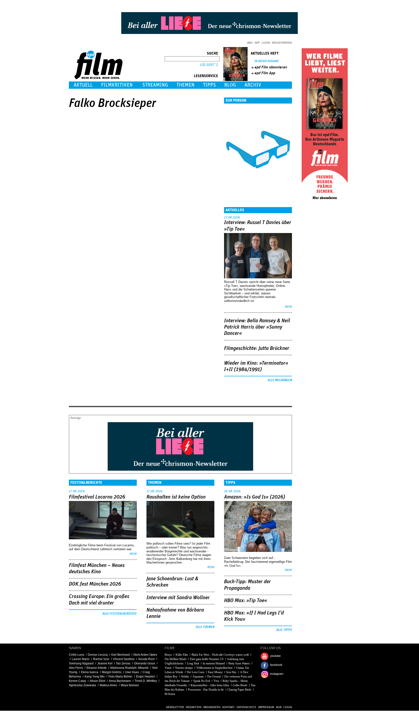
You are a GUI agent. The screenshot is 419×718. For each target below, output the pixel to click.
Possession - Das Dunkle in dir (206, 689)
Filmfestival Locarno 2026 (97, 497)
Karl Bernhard (120, 654)
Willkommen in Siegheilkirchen (214, 668)
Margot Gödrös (111, 672)
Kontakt (228, 707)
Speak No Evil (201, 681)
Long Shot (193, 663)
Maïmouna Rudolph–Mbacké (129, 668)
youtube (275, 656)
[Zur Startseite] (99, 78)
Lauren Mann (80, 659)
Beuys (168, 654)
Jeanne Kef (104, 663)
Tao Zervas (123, 663)
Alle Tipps (284, 630)
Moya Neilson (130, 685)
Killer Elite (182, 654)
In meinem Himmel (214, 663)
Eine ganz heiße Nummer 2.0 (206, 659)
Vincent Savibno (124, 659)
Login (266, 42)
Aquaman (198, 676)
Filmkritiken (117, 85)
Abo (250, 42)
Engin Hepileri (145, 676)
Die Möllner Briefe (175, 659)
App (257, 42)
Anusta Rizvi (146, 659)
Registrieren (282, 42)
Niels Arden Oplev (145, 654)
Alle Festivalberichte (119, 613)
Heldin (185, 676)
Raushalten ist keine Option (176, 497)
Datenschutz (246, 707)
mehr (288, 307)
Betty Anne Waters (239, 663)
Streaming (155, 85)
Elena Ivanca (89, 672)
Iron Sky (231, 672)
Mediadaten (211, 707)
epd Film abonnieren (271, 67)
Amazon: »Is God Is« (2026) (254, 497)
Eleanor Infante (97, 668)
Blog (230, 85)
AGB (279, 707)
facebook (276, 665)
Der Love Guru (195, 672)
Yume (168, 668)
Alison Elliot (97, 681)
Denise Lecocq (98, 654)
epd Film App (265, 73)
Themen (185, 85)
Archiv (252, 85)
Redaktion (193, 707)
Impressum (266, 707)
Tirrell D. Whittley (146, 681)
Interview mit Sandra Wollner (178, 597)
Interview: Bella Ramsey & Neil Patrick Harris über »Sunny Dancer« (257, 327)
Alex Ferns (76, 668)
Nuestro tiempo (184, 668)
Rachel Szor (101, 659)
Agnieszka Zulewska (82, 685)
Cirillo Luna (76, 654)
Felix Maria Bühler (120, 676)
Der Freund (214, 676)
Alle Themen (205, 627)
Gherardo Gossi (144, 663)
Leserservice (206, 76)
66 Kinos (170, 694)
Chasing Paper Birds (239, 689)
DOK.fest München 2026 (95, 584)
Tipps (209, 85)
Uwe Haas (132, 672)
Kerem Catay (77, 681)
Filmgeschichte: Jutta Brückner (256, 348)
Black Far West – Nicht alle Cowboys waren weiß (220, 654)
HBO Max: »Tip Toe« (245, 600)
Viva (216, 681)
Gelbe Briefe (240, 685)
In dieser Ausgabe (267, 61)
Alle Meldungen (280, 380)
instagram (276, 674)
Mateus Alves (108, 685)
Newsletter (175, 707)
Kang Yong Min (95, 676)
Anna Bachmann (120, 681)
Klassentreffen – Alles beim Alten (210, 685)
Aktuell (83, 85)
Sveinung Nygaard (81, 663)
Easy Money (215, 672)
